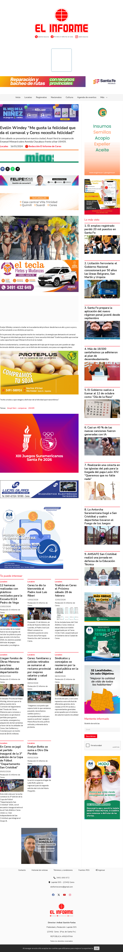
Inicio (18, 97)
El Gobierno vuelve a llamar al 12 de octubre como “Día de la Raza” (99, 393)
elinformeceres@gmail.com (61, 887)
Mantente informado (96, 719)
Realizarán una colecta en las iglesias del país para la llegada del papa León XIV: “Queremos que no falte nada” (102, 472)
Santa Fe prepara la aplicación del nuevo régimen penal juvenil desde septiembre (102, 313)
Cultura (69, 97)
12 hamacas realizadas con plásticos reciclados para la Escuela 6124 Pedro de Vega (11, 593)
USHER (31, 408)
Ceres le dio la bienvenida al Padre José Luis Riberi (37, 590)
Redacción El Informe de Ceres (45, 146)
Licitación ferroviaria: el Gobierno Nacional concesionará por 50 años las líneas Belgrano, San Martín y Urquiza (100, 270)
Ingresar (101, 870)
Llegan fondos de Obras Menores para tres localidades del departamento (11, 665)
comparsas (22, 408)
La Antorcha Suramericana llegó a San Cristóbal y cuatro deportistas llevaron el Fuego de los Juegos (100, 516)
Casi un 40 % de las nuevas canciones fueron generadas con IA (100, 431)
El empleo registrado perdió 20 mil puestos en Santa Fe (100, 229)
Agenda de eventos (86, 97)
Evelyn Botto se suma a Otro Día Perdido (38, 750)
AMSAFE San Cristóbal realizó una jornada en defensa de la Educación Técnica (100, 559)
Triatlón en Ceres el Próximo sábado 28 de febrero (66, 590)
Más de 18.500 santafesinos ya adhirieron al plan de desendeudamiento (101, 354)
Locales (28, 97)
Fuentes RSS (83, 870)
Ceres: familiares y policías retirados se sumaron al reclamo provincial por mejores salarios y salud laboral (39, 668)
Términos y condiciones (63, 870)
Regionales (41, 97)
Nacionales (56, 97)
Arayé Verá (11, 408)
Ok (96, 948)
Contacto (22, 870)
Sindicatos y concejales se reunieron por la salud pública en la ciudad (66, 665)
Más (102, 97)
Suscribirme (90, 736)
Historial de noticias (39, 870)
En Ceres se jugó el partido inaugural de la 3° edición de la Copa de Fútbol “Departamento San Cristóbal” (11, 757)
